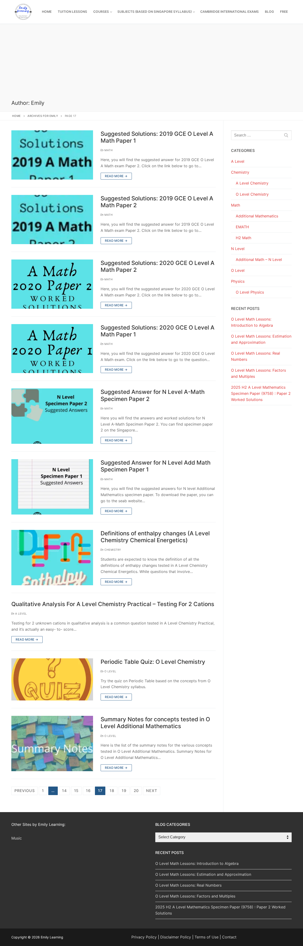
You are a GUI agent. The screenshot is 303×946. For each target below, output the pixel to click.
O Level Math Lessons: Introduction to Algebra (252, 322)
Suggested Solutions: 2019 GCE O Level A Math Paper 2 (157, 202)
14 (64, 790)
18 (112, 790)
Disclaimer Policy (175, 937)
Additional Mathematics (257, 216)
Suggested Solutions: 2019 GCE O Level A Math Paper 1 (157, 137)
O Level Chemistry (252, 194)
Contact (229, 937)
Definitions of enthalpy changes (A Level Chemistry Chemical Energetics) (155, 537)
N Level (238, 248)
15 (76, 790)
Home (16, 116)
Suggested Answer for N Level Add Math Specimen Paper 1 (155, 466)
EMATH (242, 226)
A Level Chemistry (252, 183)
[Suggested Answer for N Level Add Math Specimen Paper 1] (52, 487)
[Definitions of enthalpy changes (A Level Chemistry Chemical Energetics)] (52, 557)
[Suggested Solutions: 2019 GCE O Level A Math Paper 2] (52, 219)
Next (151, 790)
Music (16, 838)
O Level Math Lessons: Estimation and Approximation (261, 339)
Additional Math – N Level (259, 259)
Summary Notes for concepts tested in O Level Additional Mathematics (155, 723)
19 (124, 790)
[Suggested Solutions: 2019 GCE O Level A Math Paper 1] (52, 155)
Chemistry (112, 549)
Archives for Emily (42, 116)
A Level (20, 613)
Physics (238, 281)
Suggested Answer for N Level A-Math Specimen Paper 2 (153, 395)
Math (108, 150)
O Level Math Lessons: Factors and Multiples (258, 373)
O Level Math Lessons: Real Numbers (255, 356)
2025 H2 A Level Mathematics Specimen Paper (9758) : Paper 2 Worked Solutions (261, 393)
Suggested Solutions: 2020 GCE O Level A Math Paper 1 (157, 331)
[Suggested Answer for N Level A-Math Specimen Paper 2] (52, 416)
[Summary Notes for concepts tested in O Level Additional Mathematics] (52, 743)
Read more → (116, 176)
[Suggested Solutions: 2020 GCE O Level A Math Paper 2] (52, 284)
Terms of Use (206, 937)
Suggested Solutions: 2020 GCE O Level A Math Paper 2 (157, 266)
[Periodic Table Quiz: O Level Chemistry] (52, 679)
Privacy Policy (144, 937)
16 (88, 790)
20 (136, 790)
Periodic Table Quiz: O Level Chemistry (153, 661)
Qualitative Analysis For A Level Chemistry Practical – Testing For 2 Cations (112, 604)
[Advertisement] (151, 64)
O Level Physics (250, 292)
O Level (110, 671)
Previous (24, 790)
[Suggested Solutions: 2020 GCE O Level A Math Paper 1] (52, 348)
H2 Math (243, 237)
